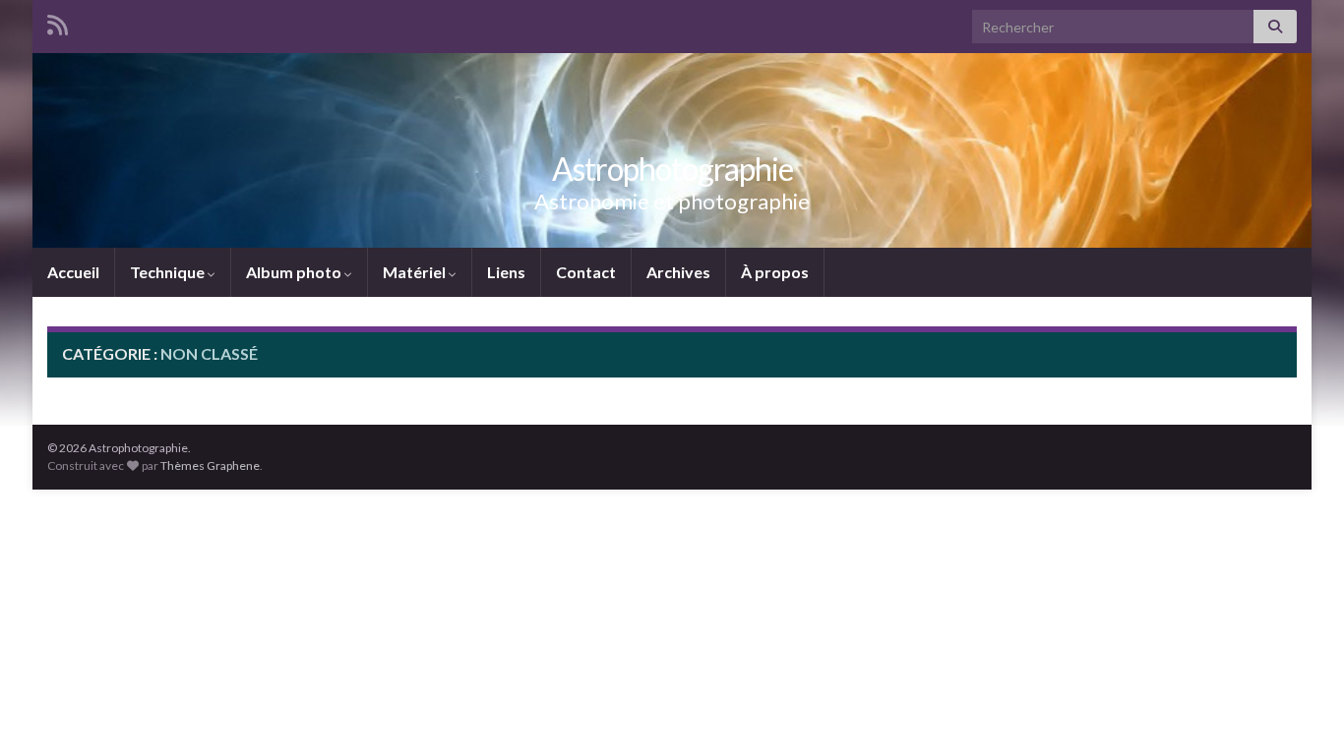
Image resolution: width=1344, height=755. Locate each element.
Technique (169, 271)
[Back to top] (1299, 710)
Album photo (295, 271)
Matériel (416, 271)
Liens (506, 271)
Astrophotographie (672, 168)
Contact (586, 271)
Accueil (73, 271)
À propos (775, 271)
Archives (678, 271)
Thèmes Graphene (210, 465)
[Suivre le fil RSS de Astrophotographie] (57, 21)
